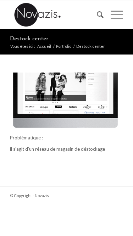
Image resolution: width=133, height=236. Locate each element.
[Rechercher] (97, 14)
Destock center (29, 39)
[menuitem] (97, 14)
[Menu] (113, 14)
